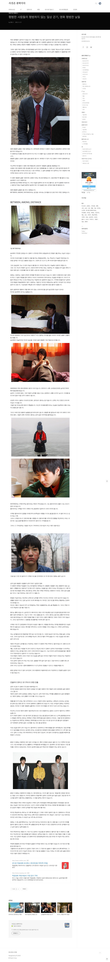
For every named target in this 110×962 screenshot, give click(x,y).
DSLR (87, 219)
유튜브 (86, 221)
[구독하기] (107, 481)
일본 (83, 221)
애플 (83, 96)
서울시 (96, 219)
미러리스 (92, 219)
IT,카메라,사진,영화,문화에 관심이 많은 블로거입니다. (25, 930)
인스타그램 (87, 47)
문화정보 (84, 136)
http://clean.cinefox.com (19, 860)
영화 (97, 206)
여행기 (83, 112)
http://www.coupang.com (19, 873)
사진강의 (84, 79)
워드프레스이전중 (13, 952)
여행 (38, 9)
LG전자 (83, 210)
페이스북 (83, 47)
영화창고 (84, 84)
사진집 (84, 76)
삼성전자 (91, 217)
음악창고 (84, 132)
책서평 (84, 127)
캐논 (83, 215)
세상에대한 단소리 (86, 151)
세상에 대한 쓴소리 (86, 149)
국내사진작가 (85, 61)
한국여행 (84, 117)
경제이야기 (85, 94)
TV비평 (84, 88)
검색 (96, 3)
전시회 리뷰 (85, 105)
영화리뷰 (29, 9)
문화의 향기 (85, 125)
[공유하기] (16, 889)
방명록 (75, 9)
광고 (86, 215)
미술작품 (84, 129)
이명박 (83, 217)
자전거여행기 (85, 161)
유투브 (91, 47)
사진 (83, 208)
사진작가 (97, 212)
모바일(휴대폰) (85, 103)
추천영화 (84, 212)
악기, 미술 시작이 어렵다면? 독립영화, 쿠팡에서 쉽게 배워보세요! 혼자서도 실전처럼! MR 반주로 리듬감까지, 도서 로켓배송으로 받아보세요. (39, 879)
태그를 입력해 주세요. (91, 210)
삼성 (86, 208)
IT (21, 9)
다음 (87, 217)
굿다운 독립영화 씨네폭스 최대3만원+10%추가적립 (30, 863)
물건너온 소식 (85, 139)
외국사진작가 (85, 63)
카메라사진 (12, 9)
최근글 (83, 192)
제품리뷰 (84, 107)
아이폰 (88, 212)
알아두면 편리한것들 (87, 153)
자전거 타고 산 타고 (87, 158)
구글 (83, 98)
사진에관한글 (85, 70)
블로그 (83, 219)
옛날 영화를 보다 (86, 86)
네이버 (98, 208)
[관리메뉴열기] (107, 959)
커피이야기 (84, 122)
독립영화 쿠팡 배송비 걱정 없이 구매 (24, 875)
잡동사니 (84, 156)
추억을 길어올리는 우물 (87, 134)
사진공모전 (85, 72)
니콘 (89, 208)
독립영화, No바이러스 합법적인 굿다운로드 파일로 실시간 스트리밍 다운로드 (34, 866)
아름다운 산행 (85, 163)
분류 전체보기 (85, 55)
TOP (100, 952)
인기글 (88, 192)
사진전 (95, 217)
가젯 (83, 109)
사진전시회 (85, 74)
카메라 (84, 67)
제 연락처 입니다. (86, 41)
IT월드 (83, 100)
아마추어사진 (85, 65)
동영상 (84, 119)
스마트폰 (93, 206)
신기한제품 (85, 144)
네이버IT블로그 (49, 9)
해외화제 (84, 141)
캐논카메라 (94, 215)
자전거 (89, 215)
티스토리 (84, 206)
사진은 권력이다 (17, 3)
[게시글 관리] (18, 889)
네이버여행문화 (63, 9)
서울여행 (84, 115)
